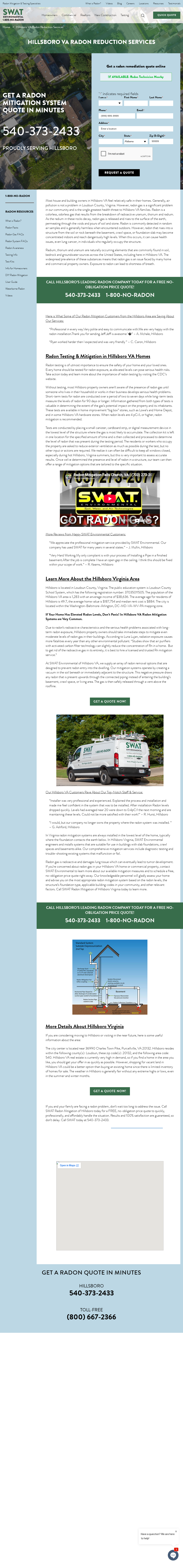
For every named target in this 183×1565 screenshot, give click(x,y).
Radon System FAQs (16, 241)
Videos (109, 3)
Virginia (91, 455)
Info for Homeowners (16, 268)
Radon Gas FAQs (14, 234)
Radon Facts (11, 228)
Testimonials (174, 3)
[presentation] (126, 154)
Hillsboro (51, 587)
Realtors (85, 15)
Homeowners (49, 15)
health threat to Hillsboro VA (120, 209)
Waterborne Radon (15, 289)
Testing (125, 15)
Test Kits (9, 261)
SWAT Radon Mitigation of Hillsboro (69, 1110)
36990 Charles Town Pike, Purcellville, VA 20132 (118, 1048)
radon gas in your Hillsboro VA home (103, 866)
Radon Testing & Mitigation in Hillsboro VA (90, 356)
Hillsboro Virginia (105, 1026)
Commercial (69, 15)
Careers (130, 3)
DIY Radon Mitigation (16, 275)
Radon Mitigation (93, 316)
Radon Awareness (14, 248)
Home (6, 27)
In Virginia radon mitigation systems (69, 835)
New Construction (105, 15)
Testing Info (11, 255)
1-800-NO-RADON (13, 20)
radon (148, 227)
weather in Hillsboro (88, 1071)
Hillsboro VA (99, 200)
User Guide (11, 282)
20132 (127, 1053)
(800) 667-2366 (91, 1317)
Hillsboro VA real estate (68, 1057)
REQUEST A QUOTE (119, 172)
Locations (144, 3)
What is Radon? (93, 3)
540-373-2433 (41, 131)
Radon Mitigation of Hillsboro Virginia (95, 889)
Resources (158, 3)
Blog (119, 3)
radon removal (137, 663)
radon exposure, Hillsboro (69, 632)
